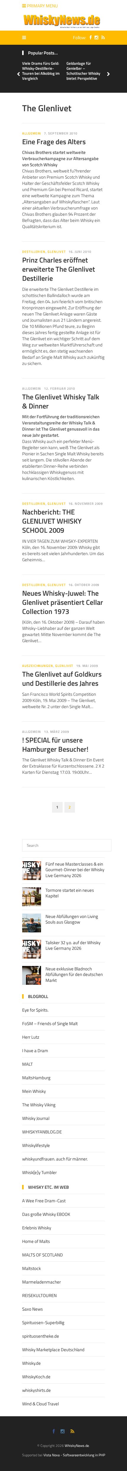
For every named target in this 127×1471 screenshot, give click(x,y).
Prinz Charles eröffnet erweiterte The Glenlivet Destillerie (58, 269)
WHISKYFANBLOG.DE (42, 1131)
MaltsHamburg (36, 1077)
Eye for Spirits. (35, 1010)
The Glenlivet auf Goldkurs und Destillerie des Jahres (62, 678)
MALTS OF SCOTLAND (42, 1254)
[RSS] (101, 37)
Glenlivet (57, 251)
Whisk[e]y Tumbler (39, 1172)
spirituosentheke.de (40, 1336)
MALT (27, 1064)
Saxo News (32, 1309)
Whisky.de (31, 1363)
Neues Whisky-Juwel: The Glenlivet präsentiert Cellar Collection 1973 (62, 602)
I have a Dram (35, 1050)
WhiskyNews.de (77, 1445)
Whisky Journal (35, 1118)
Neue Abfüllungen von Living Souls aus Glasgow (71, 919)
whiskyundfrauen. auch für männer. (55, 1158)
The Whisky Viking (39, 1104)
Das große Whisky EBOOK (46, 1214)
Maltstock (31, 1268)
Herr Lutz (30, 1037)
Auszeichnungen (37, 665)
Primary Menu (42, 5)
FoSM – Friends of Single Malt (50, 1023)
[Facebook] (89, 37)
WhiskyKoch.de (36, 1376)
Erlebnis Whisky (36, 1227)
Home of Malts (36, 1241)
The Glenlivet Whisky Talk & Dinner (60, 401)
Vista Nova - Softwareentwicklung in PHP (74, 1455)
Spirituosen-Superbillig (43, 1322)
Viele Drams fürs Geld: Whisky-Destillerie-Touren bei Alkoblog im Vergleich (41, 70)
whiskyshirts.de (36, 1390)
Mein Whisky (34, 1091)
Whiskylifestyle (36, 1145)
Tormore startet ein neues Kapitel (69, 893)
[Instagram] (95, 37)
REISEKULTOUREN (39, 1295)
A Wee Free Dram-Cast (44, 1200)
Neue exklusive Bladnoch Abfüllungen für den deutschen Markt (74, 974)
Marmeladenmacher (41, 1282)
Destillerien (33, 251)
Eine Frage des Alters (54, 141)
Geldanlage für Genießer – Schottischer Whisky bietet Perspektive (83, 70)
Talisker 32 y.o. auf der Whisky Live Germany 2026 (72, 945)
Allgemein (31, 133)
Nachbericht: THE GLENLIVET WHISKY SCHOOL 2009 (52, 521)
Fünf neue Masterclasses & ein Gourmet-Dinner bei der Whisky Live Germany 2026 (74, 870)
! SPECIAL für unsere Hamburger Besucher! (55, 744)
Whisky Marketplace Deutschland (53, 1349)
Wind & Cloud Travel (40, 1403)
